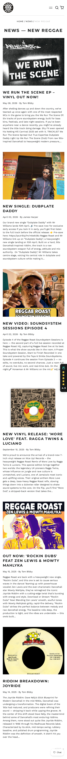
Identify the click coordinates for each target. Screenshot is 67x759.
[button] (57, 7)
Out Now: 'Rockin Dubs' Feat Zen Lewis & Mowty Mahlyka (31, 560)
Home (20, 21)
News (29, 21)
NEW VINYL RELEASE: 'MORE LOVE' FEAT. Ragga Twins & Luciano (33, 438)
